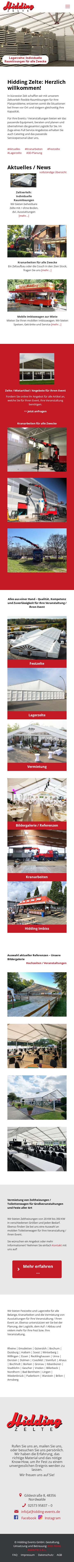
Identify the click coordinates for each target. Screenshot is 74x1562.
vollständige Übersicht (53, 172)
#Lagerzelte (14, 153)
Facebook (28, 1518)
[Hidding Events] (18, 6)
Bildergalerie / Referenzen (37, 825)
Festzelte (37, 663)
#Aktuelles (13, 149)
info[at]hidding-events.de (40, 1511)
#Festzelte (53, 149)
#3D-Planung (34, 153)
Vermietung (37, 766)
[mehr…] (24, 216)
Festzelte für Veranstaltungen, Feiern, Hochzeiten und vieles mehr (25, 58)
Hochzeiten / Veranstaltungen (46, 963)
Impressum (28, 1555)
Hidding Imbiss (37, 928)
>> (35, 411)
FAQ (14, 1555)
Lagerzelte (37, 715)
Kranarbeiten (37, 877)
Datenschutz (45, 1555)
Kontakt (57, 1245)
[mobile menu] (68, 6)
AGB (59, 1555)
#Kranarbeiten (34, 149)
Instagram (52, 1518)
